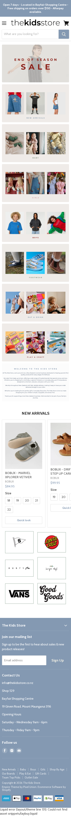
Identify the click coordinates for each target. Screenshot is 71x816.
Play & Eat (25, 773)
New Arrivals (9, 769)
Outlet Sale (31, 777)
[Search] (64, 34)
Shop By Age (57, 769)
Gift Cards (40, 773)
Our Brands (8, 773)
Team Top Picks (11, 777)
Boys (33, 769)
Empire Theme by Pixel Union (19, 786)
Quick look (24, 520)
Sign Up (57, 660)
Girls (42, 769)
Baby (23, 769)
